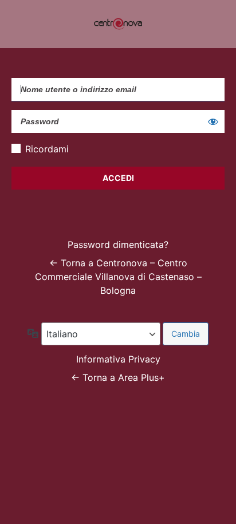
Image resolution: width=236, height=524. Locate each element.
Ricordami (47, 149)
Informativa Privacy (118, 359)
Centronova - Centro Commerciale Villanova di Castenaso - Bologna (118, 24)
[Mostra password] (213, 121)
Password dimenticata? (118, 244)
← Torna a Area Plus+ (118, 377)
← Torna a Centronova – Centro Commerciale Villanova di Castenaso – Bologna (118, 276)
